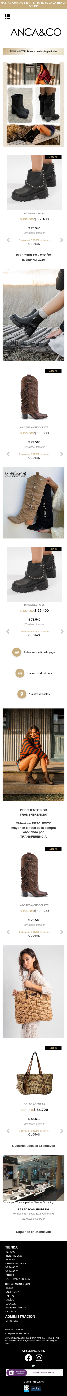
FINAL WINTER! (33, 51)
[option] (33, 200)
